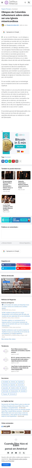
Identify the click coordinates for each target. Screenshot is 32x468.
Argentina (20, 381)
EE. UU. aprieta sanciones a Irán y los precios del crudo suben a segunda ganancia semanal (20, 359)
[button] (2, 2)
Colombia (5, 384)
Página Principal (6, 9)
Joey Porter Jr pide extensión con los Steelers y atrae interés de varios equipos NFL (20, 368)
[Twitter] (6, 161)
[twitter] (12, 452)
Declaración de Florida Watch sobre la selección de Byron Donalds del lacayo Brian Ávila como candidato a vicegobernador (15, 406)
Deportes (12, 384)
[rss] (23, 452)
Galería (24, 388)
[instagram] (19, 452)
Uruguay (4, 394)
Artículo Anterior (7, 243)
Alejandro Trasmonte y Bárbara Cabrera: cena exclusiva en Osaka (23, 184)
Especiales (5, 388)
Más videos (12, 339)
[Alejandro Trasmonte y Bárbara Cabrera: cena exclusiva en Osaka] (23, 175)
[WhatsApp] (9, 161)
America (13, 381)
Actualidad (5, 381)
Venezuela (13, 394)
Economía (20, 384)
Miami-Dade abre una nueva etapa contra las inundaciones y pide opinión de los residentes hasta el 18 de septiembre (14, 414)
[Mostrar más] (20, 161)
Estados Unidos (15, 388)
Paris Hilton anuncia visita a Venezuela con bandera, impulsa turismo (20, 350)
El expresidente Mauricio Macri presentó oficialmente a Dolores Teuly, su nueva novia (8, 185)
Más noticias (5, 339)
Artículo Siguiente (24, 243)
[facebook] (8, 452)
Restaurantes (14, 391)
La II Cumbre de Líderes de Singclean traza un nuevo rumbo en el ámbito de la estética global (15, 306)
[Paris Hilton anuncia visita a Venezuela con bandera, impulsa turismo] (5, 351)
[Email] (16, 161)
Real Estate (5, 391)
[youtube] (16, 452)
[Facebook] (2, 161)
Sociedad (15, 9)
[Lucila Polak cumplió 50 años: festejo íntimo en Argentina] (8, 199)
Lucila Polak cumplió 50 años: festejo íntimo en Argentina (8, 207)
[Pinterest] (13, 161)
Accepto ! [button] (6, 464)
